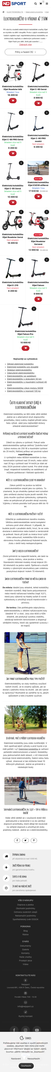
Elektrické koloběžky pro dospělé (22, 367)
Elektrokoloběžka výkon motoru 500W (25, 388)
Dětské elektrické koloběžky (20, 364)
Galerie (25, 949)
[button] (13, 100)
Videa (25, 964)
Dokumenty (25, 946)
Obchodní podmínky (25, 908)
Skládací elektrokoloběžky (19, 370)
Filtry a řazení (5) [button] (24, 52)
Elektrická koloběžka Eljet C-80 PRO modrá (38, 138)
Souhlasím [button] (26, 1066)
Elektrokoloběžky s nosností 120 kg (23, 391)
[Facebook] (14, 1030)
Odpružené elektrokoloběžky (20, 373)
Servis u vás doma (19, 876)
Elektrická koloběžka (28, 749)
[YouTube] (36, 1030)
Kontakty (25, 953)
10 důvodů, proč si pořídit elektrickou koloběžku (25, 738)
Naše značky (25, 957)
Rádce (26, 934)
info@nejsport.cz (26, 1006)
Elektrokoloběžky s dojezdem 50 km (24, 379)
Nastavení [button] (16, 1058)
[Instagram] (25, 1030)
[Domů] (14, 4)
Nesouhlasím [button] (34, 1058)
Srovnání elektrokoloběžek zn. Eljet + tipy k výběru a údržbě (25, 811)
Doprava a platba (25, 905)
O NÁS (25, 941)
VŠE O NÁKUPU (25, 900)
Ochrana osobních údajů (25, 912)
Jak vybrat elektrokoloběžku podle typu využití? (26, 678)
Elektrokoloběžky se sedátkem (21, 376)
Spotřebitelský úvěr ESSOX (25, 919)
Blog (25, 931)
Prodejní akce (25, 960)
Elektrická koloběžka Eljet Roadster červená (38, 241)
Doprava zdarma (18, 854)
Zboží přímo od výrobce (21, 865)
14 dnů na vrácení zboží (21, 886)
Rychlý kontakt (25, 1016)
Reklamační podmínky (25, 916)
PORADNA (25, 926)
